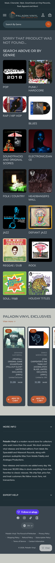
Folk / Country (14, 196)
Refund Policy (27, 537)
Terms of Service (19, 541)
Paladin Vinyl (30, 548)
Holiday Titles (39, 298)
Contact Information (36, 541)
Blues (33, 123)
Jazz (6, 232)
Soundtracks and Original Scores (13, 160)
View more (8, 321)
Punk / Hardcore (36, 88)
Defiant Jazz (38, 232)
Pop (6, 87)
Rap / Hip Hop (12, 115)
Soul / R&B (10, 298)
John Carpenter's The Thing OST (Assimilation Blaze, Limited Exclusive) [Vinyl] (39, 367)
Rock (32, 265)
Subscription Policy (43, 537)
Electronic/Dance (40, 158)
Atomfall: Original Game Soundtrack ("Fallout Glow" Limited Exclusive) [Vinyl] (14, 367)
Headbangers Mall (39, 198)
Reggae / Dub (12, 265)
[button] (4, 15)
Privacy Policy (44, 534)
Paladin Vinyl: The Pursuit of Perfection (21, 534)
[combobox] (27, 24)
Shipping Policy (13, 537)
